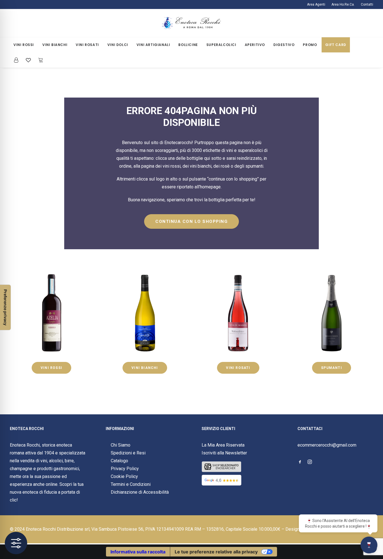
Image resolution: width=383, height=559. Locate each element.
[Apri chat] (369, 545)
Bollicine (188, 44)
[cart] (39, 60)
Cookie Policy (124, 476)
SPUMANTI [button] (331, 368)
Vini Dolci (117, 44)
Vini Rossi (23, 44)
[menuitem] (317, 4)
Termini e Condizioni (131, 484)
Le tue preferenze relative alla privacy (216, 552)
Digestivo (283, 44)
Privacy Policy (125, 468)
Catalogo (119, 460)
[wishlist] (28, 60)
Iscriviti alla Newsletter (224, 453)
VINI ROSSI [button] (51, 368)
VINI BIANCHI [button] (144, 368)
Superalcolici (221, 44)
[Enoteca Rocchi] (191, 23)
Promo (310, 44)
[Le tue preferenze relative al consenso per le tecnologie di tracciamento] (5, 307)
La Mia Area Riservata (223, 445)
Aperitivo (255, 44)
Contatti (367, 4)
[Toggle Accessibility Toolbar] (16, 543)
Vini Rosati (87, 44)
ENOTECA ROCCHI (27, 428)
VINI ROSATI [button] (238, 368)
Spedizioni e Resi (128, 453)
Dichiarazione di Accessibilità (140, 492)
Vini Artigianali (153, 44)
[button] (300, 462)
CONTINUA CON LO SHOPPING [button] (191, 221)
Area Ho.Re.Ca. (343, 4)
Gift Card (335, 44)
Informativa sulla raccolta (137, 552)
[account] (17, 60)
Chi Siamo (120, 445)
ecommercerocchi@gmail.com (326, 445)
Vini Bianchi (54, 44)
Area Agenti (316, 4)
